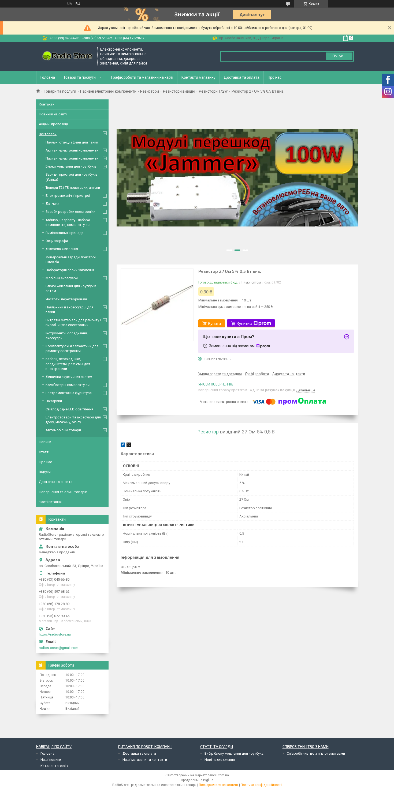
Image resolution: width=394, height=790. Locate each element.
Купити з (244, 323)
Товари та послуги (79, 77)
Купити (214, 323)
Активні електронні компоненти (72, 150)
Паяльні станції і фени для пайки (72, 142)
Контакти (46, 104)
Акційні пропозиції (54, 124)
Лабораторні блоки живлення (70, 270)
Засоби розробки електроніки (70, 212)
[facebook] (123, 446)
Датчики (53, 204)
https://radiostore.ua (55, 634)
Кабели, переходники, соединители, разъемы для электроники (68, 364)
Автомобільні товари (63, 430)
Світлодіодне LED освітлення (70, 409)
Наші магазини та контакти (144, 760)
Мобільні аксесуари (62, 278)
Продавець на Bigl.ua (197, 780)
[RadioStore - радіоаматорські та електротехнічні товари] (67, 56)
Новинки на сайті (53, 114)
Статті (44, 452)
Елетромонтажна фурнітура (69, 393)
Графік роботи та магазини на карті (142, 77)
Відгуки (45, 472)
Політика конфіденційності (261, 785)
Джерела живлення (62, 249)
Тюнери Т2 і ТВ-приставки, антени (73, 188)
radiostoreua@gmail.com (58, 648)
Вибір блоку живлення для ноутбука (234, 753)
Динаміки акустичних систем (69, 377)
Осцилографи (57, 241)
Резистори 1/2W (213, 91)
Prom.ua (223, 775)
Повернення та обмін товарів (63, 492)
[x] (129, 446)
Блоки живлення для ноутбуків (71, 166)
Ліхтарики (54, 401)
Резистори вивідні (179, 91)
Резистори (149, 91)
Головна (47, 77)
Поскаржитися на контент (218, 785)
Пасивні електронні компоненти (108, 91)
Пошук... (339, 56)
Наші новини (50, 760)
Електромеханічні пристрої (68, 196)
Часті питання (50, 502)
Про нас (274, 77)
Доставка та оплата (241, 77)
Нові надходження (220, 760)
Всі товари (48, 134)
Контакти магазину (198, 77)
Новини (45, 442)
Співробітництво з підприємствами (316, 753)
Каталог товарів (54, 766)
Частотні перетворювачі (66, 299)
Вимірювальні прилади (64, 233)
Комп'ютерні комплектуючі (68, 385)
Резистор (208, 431)
